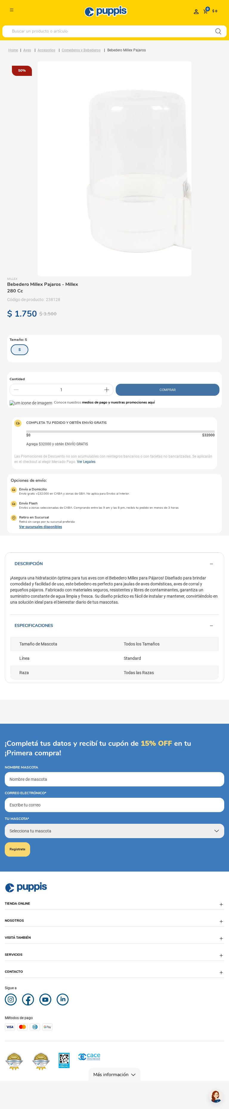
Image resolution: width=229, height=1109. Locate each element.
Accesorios (46, 50)
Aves (27, 50)
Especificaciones (34, 625)
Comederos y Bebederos (81, 50)
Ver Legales (86, 462)
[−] (16, 389)
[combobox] (114, 31)
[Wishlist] (196, 11)
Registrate (17, 849)
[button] (19, 350)
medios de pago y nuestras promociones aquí (118, 402)
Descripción (29, 564)
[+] (106, 389)
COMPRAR (168, 390)
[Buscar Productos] (218, 31)
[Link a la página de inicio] (13, 50)
